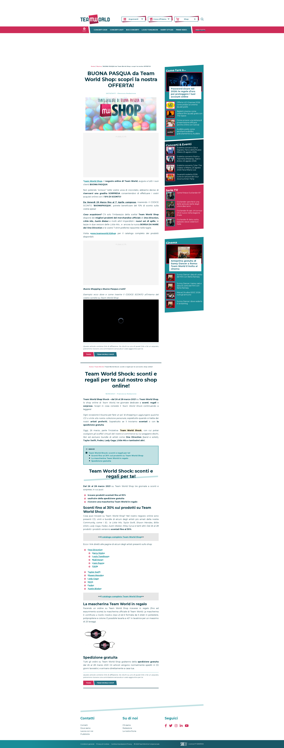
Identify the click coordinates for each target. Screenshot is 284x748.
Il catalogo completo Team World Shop (121, 537)
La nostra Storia (129, 731)
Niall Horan (97, 560)
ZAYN (95, 566)
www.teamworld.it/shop (103, 233)
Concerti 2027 (116, 30)
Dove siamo (85, 728)
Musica (99, 66)
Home (93, 66)
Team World (99, 367)
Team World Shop (92, 181)
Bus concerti (132, 30)
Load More (121, 694)
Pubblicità (85, 734)
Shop (186, 19)
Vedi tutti (200, 30)
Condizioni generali (87, 744)
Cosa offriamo (159, 19)
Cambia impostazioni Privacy (121, 744)
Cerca (202, 19)
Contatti (84, 725)
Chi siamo (127, 725)
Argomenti (133, 19)
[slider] (118, 340)
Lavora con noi (86, 731)
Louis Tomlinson (150, 30)
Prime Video (181, 30)
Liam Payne (98, 563)
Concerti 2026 (100, 30)
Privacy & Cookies (102, 744)
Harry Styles (167, 30)
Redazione (127, 728)
